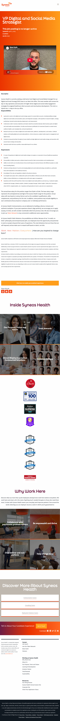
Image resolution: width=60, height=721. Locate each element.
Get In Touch (41, 626)
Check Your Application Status (30, 689)
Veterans (24, 651)
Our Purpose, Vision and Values (30, 664)
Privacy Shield (40, 715)
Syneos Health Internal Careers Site (31, 685)
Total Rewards (26, 671)
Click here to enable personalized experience (30, 283)
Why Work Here (26, 659)
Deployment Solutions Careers (30, 613)
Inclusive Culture (26, 669)
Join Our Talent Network (28, 646)
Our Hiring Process (27, 682)
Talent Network (12, 213)
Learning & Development (29, 666)
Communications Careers (30, 598)
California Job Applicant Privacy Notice (33, 717)
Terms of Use (22, 715)
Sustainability (26, 673)
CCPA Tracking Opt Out (48, 715)
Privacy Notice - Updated (31, 715)
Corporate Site (26, 687)
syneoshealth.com (9, 653)
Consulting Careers (30, 605)
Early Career (25, 648)
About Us (24, 662)
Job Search (25, 644)
